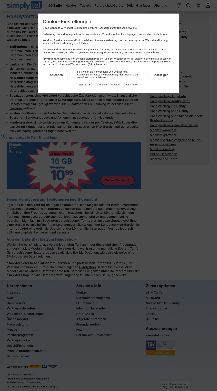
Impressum (85, 84)
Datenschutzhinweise (107, 84)
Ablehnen (56, 75)
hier (121, 74)
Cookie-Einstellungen (67, 22)
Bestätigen (160, 75)
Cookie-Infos (131, 84)
